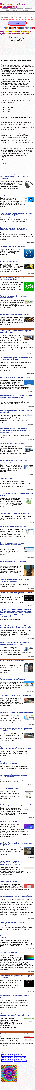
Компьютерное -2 (20, 1054)
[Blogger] (12, 28)
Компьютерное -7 (7, 1059)
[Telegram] (31, 28)
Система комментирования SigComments (10, 174)
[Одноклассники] (7, 28)
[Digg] (15, 28)
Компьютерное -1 (7, 1054)
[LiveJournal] (20, 28)
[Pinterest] (33, 28)
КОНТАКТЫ (10, 10)
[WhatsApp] (28, 28)
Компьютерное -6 (20, 1057)
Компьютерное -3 (7, 1056)
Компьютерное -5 (7, 1057)
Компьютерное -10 (20, 1061)
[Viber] (26, 28)
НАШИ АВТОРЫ (22, 10)
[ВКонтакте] (5, 28)
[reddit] (18, 28)
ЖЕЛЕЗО (5, 9)
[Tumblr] (23, 28)
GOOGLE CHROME (16, 9)
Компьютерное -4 (20, 1056)
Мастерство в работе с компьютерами (12, 5)
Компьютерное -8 (20, 1059)
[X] (10, 28)
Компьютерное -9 (7, 1061)
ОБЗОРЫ (28, 9)
